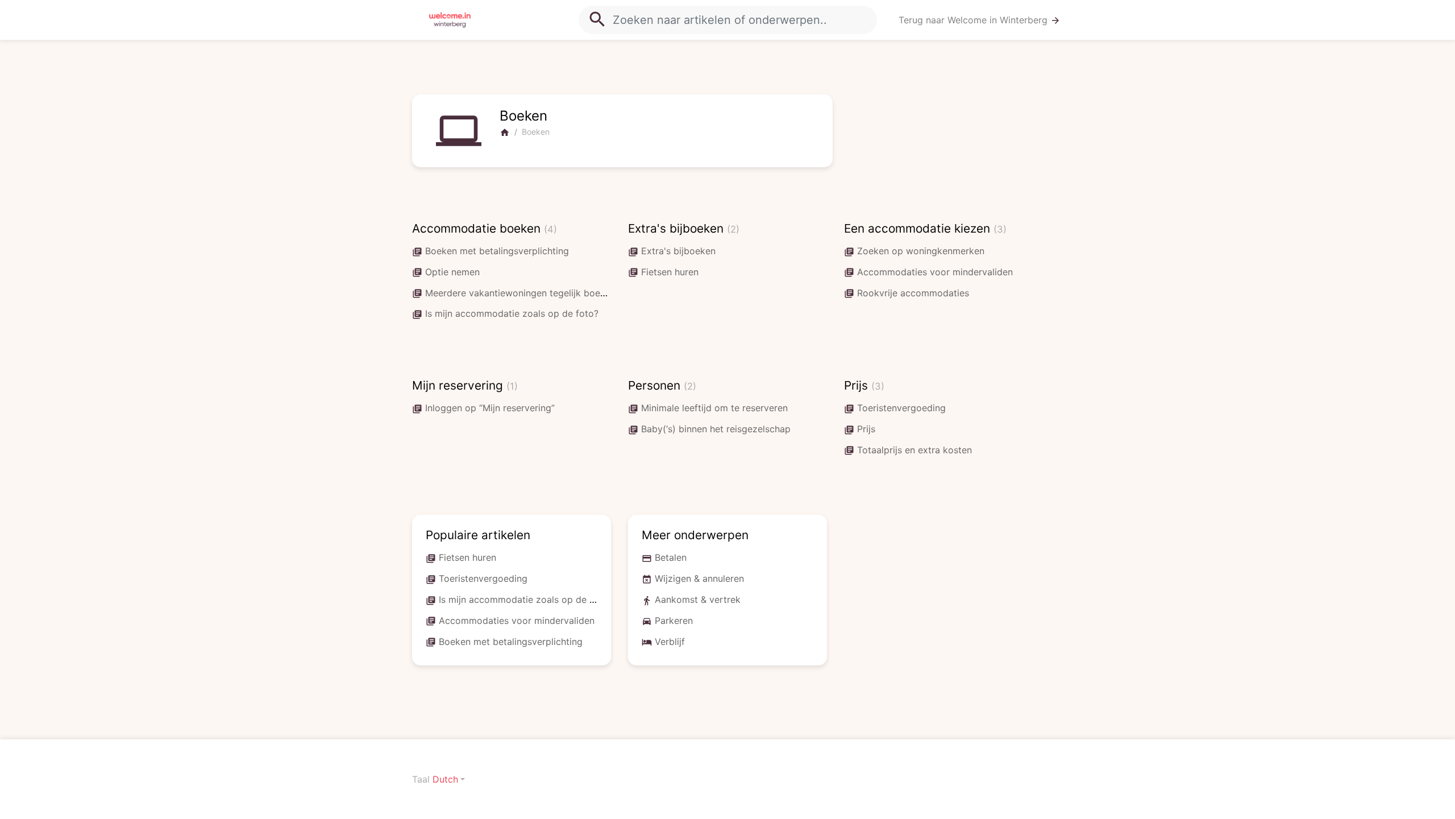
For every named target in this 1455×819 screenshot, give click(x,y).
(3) (1000, 229)
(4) (550, 229)
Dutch (445, 779)
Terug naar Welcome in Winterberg (980, 20)
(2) (733, 229)
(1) (512, 386)
